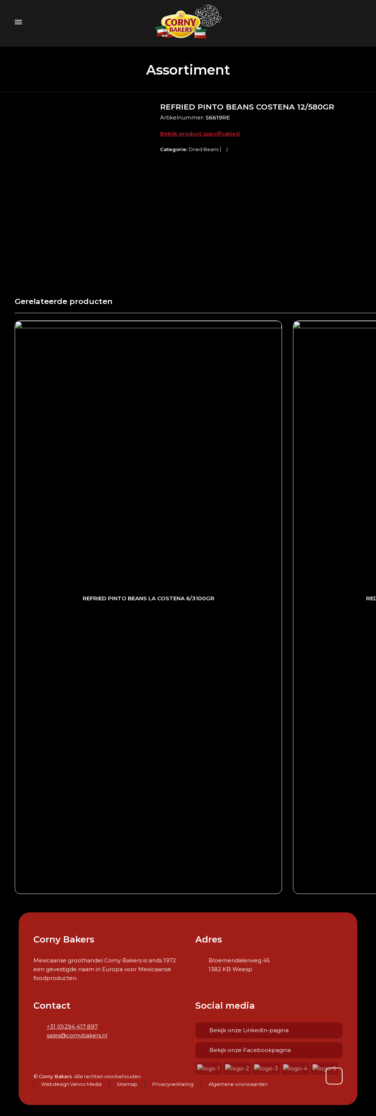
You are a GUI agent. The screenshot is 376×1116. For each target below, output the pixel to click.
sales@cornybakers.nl (77, 1035)
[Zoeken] (356, 21)
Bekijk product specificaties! (200, 133)
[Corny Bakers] (188, 22)
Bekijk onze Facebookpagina (250, 1050)
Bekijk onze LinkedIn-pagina (249, 1030)
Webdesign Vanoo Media (71, 1084)
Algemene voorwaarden (238, 1084)
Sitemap (127, 1084)
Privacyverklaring (173, 1084)
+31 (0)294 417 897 (72, 1026)
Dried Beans (203, 149)
